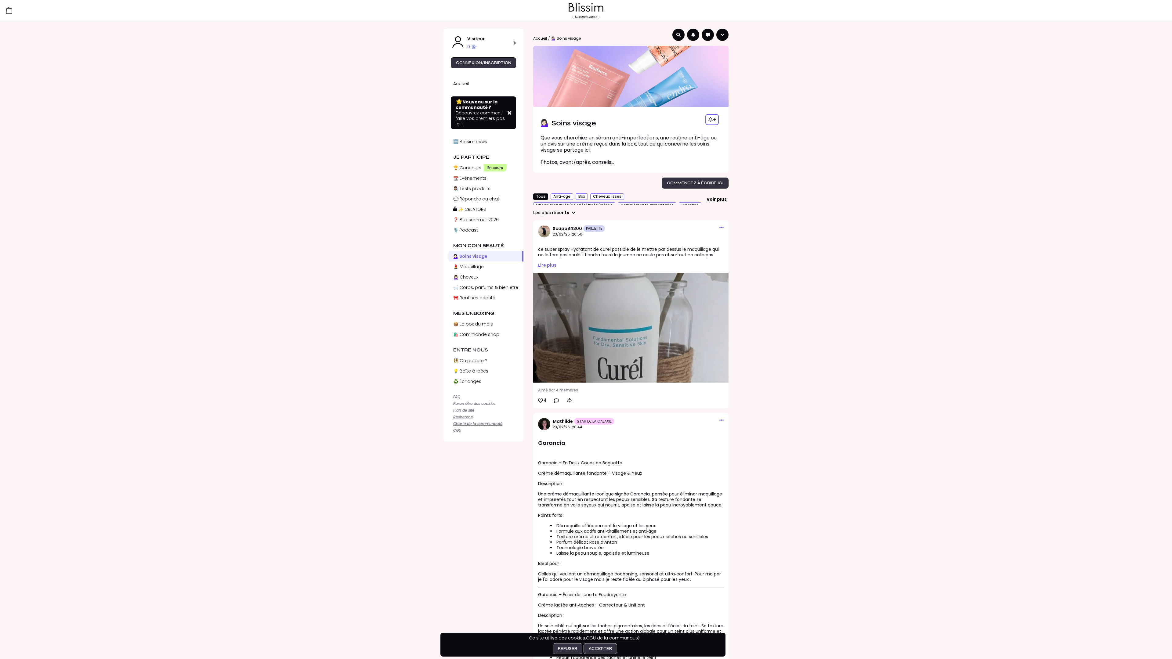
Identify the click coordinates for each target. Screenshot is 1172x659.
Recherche (463, 417)
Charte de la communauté (477, 423)
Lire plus (547, 265)
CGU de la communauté (613, 638)
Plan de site (463, 410)
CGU (457, 430)
